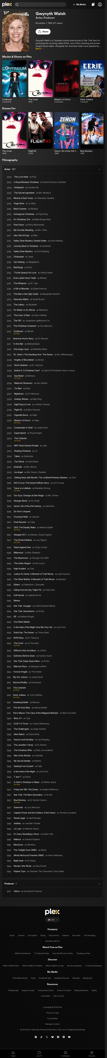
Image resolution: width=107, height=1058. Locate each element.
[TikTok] (41, 1037)
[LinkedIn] (63, 1037)
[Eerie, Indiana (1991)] (92, 81)
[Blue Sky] (52, 1037)
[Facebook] (58, 1037)
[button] (100, 4)
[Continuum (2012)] (14, 81)
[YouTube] (69, 1037)
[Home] (7, 4)
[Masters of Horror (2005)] (66, 81)
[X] (47, 1037)
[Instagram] (36, 1037)
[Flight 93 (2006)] (40, 133)
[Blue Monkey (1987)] (92, 133)
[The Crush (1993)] (40, 81)
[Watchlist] (93, 4)
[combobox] (42, 4)
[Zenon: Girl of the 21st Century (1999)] (66, 133)
